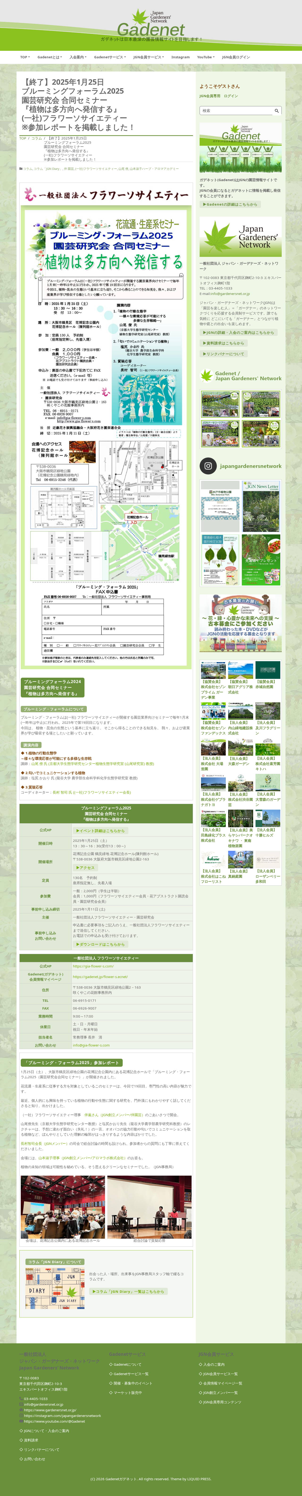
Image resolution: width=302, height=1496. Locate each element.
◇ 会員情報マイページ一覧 (220, 1383)
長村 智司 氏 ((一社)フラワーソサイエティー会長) (92, 792)
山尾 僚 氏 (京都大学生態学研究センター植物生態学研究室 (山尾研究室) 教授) (92, 763)
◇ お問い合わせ (32, 1458)
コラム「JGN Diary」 (48, 169)
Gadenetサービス (108, 57)
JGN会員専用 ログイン (219, 95)
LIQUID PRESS (198, 1478)
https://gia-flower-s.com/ (93, 966)
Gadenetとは (48, 57)
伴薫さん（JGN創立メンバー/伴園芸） (114, 1114)
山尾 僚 (123, 169)
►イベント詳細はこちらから (100, 830)
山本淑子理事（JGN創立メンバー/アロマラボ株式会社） (82, 1157)
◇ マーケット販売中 (125, 1392)
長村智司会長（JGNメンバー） (45, 1143)
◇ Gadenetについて (125, 1364)
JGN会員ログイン (236, 57)
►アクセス (85, 867)
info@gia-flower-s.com (91, 1045)
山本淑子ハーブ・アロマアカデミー (154, 169)
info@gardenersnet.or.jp (230, 293)
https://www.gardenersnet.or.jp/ (50, 1410)
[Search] (276, 111)
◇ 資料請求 (28, 1440)
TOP (23, 57)
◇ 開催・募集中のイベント (131, 1383)
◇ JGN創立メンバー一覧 (218, 1392)
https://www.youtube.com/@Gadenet (54, 1421)
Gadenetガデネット (121, 1478)
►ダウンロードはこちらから (100, 944)
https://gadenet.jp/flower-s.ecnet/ (100, 976)
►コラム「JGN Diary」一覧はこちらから (128, 1291)
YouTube (204, 57)
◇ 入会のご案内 (212, 1364)
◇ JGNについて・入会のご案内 (44, 1430)
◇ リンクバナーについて (39, 1449)
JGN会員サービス (147, 57)
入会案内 (77, 57)
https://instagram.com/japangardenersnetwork (62, 1415)
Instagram (181, 57)
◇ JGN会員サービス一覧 (218, 1373)
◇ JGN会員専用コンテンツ (220, 1402)
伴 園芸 (69, 169)
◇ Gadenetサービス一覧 (129, 1373)
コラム (27, 169)
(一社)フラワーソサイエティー (96, 169)
